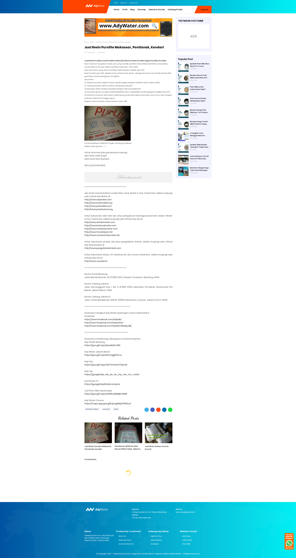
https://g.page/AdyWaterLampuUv (102, 384)
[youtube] (210, 2)
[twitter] (200, 2)
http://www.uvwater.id (95, 261)
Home (116, 3)
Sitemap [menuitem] (141, 9)
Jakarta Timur (156, 536)
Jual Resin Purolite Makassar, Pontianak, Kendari (98, 447)
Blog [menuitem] (132, 9)
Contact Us (133, 3)
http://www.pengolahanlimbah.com (102, 248)
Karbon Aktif (187, 540)
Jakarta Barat (156, 540)
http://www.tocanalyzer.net (98, 231)
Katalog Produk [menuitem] (175, 9)
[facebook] (196, 2)
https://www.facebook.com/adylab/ (103, 319)
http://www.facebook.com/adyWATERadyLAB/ (107, 325)
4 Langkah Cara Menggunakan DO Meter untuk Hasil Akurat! (197, 134)
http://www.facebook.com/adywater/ (103, 322)
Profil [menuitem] (124, 9)
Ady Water (91, 52)
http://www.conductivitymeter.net (102, 235)
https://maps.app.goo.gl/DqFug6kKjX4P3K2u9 (107, 403)
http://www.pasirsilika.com (98, 206)
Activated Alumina (126, 544)
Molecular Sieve (125, 540)
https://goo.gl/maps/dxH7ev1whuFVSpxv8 (105, 364)
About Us (123, 3)
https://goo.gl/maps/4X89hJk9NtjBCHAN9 (105, 393)
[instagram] (205, 2)
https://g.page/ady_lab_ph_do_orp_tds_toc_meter (111, 374)
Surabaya (154, 544)
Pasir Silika (186, 544)
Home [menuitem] (116, 9)
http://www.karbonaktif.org (98, 202)
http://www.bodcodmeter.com (100, 225)
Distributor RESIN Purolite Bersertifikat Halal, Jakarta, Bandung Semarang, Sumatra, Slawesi (127, 447)
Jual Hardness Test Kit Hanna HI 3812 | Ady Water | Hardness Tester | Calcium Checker (199, 157)
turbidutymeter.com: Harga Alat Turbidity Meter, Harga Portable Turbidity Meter (147, 553)
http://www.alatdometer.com (99, 222)
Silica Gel (122, 536)
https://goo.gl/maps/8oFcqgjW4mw (103, 355)
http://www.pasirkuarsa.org (98, 209)
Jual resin (106, 409)
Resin (92, 42)
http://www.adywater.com (98, 199)
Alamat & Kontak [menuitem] (157, 9)
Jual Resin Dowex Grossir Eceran (157, 447)
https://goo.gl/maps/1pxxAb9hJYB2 (102, 345)
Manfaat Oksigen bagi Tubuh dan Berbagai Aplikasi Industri (199, 169)
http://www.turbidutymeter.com (101, 228)
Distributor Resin (92, 409)
